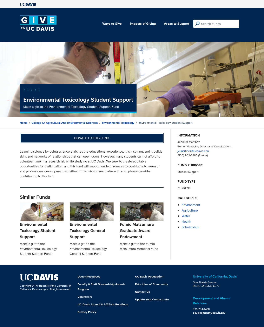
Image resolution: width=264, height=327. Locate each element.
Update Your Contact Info (152, 299)
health (186, 221)
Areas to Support (176, 23)
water (186, 216)
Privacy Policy (87, 312)
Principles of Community (151, 284)
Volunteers (85, 297)
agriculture (190, 210)
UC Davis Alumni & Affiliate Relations (103, 304)
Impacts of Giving (143, 23)
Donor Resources (89, 276)
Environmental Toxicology (118, 123)
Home (23, 123)
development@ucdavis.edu (209, 313)
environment (191, 204)
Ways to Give (112, 23)
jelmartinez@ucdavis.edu (193, 151)
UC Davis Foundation (149, 276)
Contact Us (142, 292)
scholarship (190, 227)
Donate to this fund (91, 138)
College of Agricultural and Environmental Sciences (65, 123)
